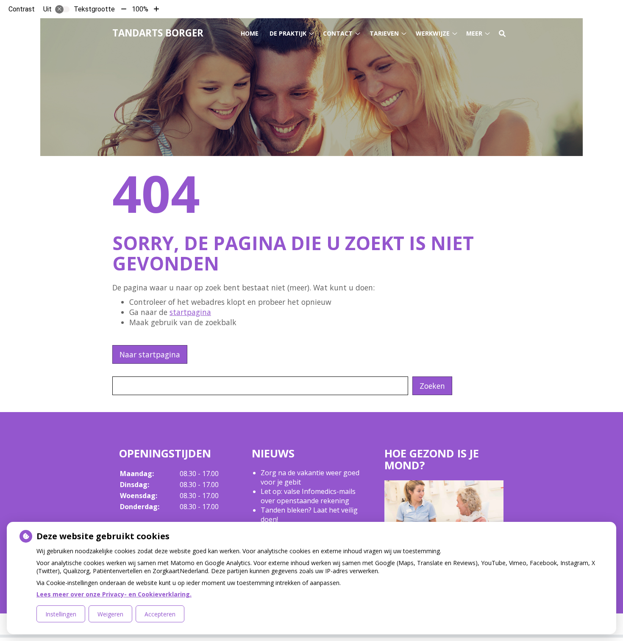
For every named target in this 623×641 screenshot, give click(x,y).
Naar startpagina (150, 354)
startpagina (190, 312)
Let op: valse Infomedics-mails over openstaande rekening (308, 496)
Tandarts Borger (157, 32)
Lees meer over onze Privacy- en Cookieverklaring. (114, 594)
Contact (338, 33)
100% (140, 9)
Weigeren (110, 614)
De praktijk (288, 33)
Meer (474, 33)
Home (250, 33)
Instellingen (60, 614)
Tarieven (384, 33)
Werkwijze (433, 33)
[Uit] (62, 9)
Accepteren (160, 614)
